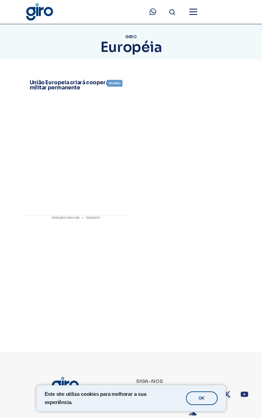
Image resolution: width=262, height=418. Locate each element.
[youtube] (249, 399)
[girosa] (232, 399)
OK (202, 398)
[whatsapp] (153, 12)
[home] (39, 12)
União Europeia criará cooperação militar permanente (74, 85)
